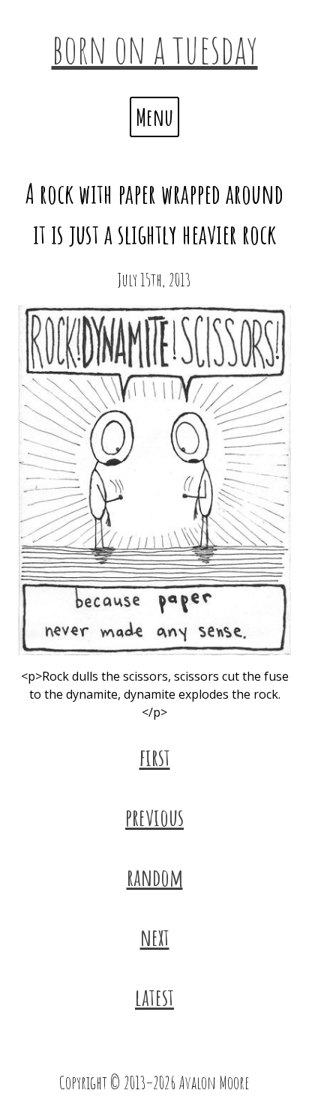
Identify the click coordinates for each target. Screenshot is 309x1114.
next (155, 936)
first (155, 756)
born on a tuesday (155, 47)
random (155, 876)
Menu (154, 116)
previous (154, 816)
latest (154, 996)
